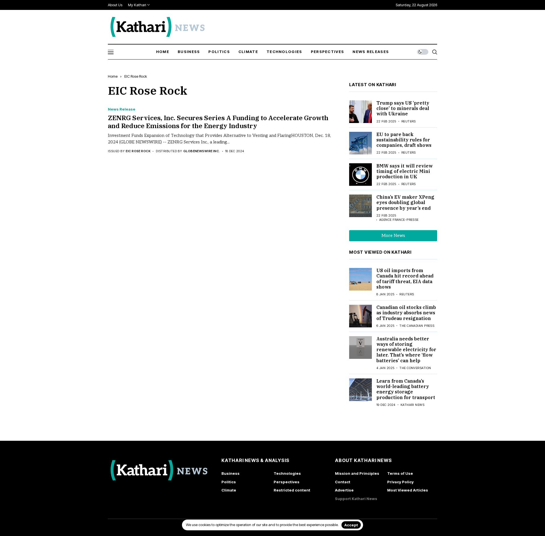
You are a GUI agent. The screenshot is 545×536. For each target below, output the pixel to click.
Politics (228, 482)
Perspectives (286, 482)
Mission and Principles (357, 473)
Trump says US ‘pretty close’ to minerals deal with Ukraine (402, 108)
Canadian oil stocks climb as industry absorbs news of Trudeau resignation (406, 312)
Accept (351, 525)
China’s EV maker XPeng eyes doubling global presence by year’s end (405, 202)
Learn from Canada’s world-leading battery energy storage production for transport (405, 389)
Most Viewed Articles (407, 490)
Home (113, 76)
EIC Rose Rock (135, 76)
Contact (342, 482)
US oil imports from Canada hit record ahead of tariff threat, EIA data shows (404, 279)
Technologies (287, 473)
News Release (121, 109)
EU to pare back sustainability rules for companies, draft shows (403, 140)
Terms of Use (400, 473)
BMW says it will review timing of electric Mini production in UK (404, 171)
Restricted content (292, 490)
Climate (228, 490)
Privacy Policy (400, 482)
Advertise (344, 490)
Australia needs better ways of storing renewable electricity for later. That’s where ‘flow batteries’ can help (406, 349)
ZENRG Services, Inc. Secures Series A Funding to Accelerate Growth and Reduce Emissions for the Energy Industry (218, 121)
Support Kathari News (356, 498)
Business (230, 473)
